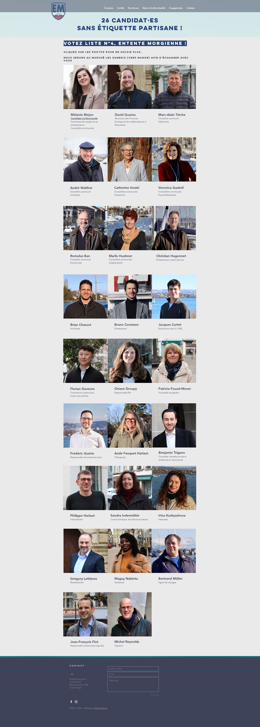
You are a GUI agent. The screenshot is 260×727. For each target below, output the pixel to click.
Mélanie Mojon (100, 708)
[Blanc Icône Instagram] (76, 701)
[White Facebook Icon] (71, 701)
